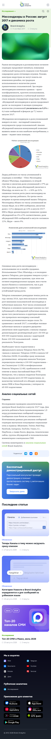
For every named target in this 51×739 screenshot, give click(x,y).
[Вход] (47, 4)
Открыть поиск (43, 11)
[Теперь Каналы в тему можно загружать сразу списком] (25, 530)
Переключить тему (48, 11)
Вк (31, 453)
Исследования (8, 11)
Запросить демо (17, 491)
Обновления (7, 540)
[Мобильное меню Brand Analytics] (3, 4)
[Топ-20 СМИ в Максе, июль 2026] (25, 624)
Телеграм (25, 453)
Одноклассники (36, 453)
